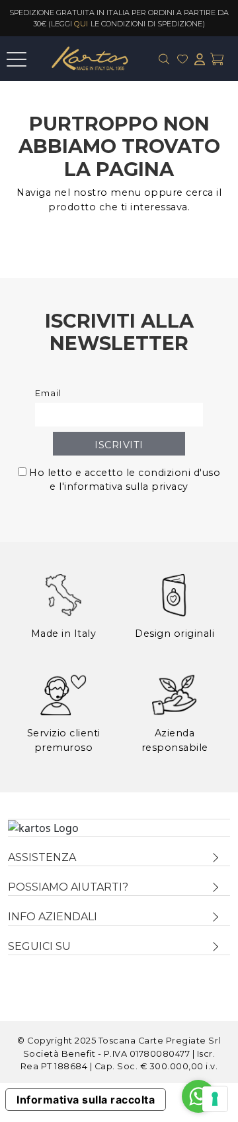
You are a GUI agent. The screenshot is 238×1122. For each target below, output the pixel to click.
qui (81, 23)
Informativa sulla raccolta (86, 1099)
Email (48, 393)
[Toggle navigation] (16, 57)
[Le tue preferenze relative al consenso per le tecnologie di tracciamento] (214, 1098)
